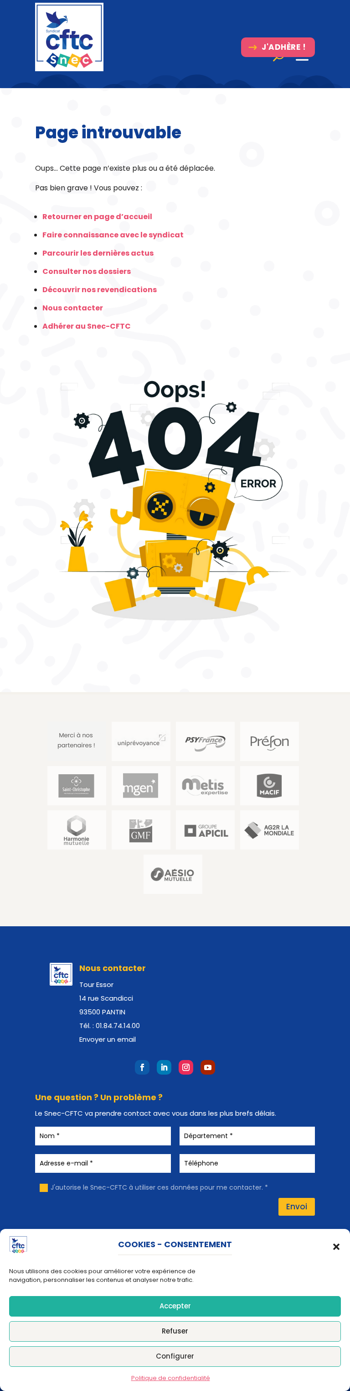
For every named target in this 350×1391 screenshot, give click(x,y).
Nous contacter (72, 308)
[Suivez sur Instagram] (186, 1067)
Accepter (175, 1306)
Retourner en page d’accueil (97, 216)
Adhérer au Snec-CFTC (86, 326)
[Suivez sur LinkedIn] (164, 1067)
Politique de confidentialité (170, 1378)
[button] (336, 1246)
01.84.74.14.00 (118, 1025)
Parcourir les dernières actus (98, 253)
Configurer (175, 1356)
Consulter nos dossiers (86, 271)
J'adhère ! (284, 47)
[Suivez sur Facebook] (142, 1067)
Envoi (296, 1206)
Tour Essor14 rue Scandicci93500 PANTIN (106, 998)
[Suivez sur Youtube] (208, 1067)
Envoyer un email (107, 1039)
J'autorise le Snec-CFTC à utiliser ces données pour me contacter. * (159, 1187)
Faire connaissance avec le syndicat (113, 235)
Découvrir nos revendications (99, 289)
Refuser (175, 1331)
